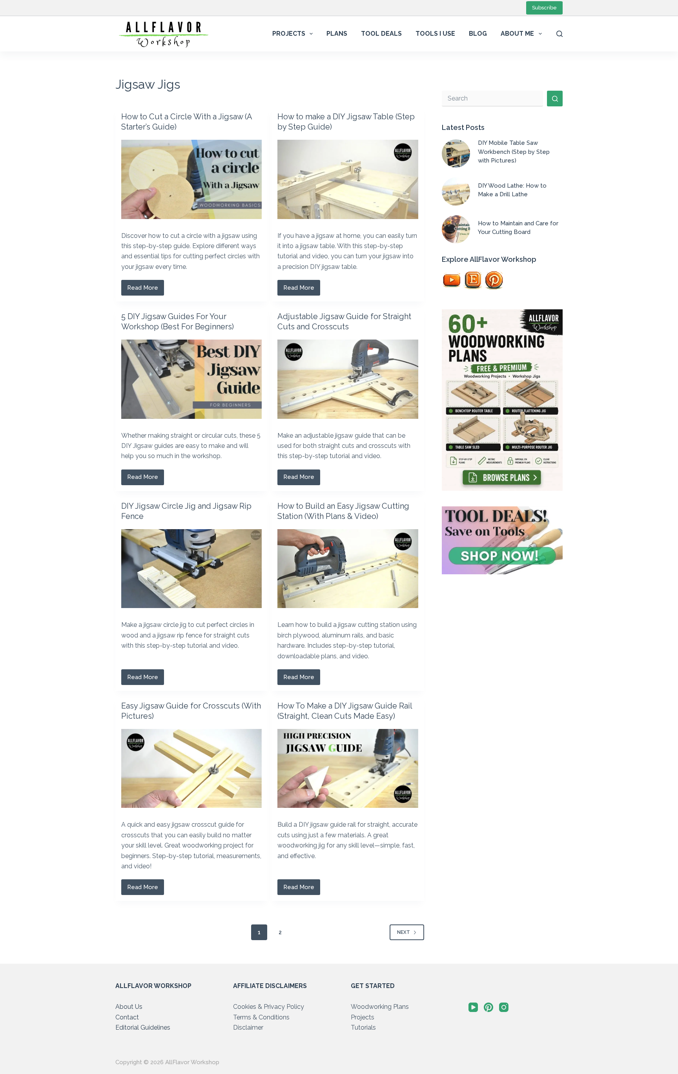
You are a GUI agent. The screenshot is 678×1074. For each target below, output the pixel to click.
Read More (145, 290)
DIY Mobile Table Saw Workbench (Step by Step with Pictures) (514, 151)
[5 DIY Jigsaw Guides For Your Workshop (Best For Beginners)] (191, 379)
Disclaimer (248, 1027)
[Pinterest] (494, 280)
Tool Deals (381, 33)
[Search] (559, 34)
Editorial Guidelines (142, 1027)
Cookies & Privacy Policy (268, 1006)
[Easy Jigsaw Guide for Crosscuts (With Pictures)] (191, 768)
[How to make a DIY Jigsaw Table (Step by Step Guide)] (347, 179)
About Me (517, 33)
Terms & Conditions (261, 1017)
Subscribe (544, 8)
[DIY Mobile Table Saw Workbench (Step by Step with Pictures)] (456, 153)
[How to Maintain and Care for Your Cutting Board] (456, 229)
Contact (127, 1017)
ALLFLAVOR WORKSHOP (153, 986)
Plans (336, 33)
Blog (478, 33)
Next (403, 932)
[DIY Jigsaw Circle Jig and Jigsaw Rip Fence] (191, 568)
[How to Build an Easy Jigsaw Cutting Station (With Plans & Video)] (347, 568)
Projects (288, 33)
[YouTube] (451, 280)
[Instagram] (503, 1007)
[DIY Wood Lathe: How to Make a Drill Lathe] (456, 191)
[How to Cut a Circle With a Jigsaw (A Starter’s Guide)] (191, 179)
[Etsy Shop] (473, 280)
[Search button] (555, 98)
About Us (128, 1006)
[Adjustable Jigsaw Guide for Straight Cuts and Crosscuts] (347, 379)
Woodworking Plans (380, 1006)
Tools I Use (435, 33)
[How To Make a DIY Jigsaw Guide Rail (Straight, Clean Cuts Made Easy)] (347, 768)
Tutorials (363, 1027)
